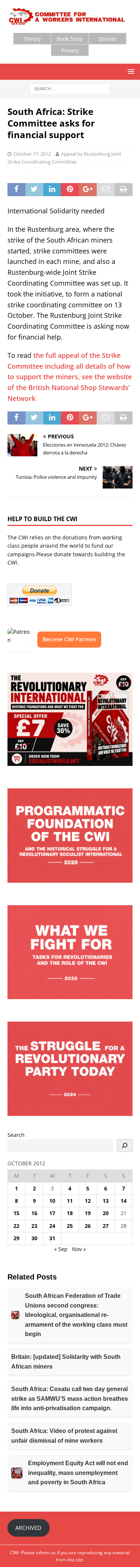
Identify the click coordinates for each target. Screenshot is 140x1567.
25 (70, 1225)
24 (52, 1225)
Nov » (79, 1249)
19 (88, 1213)
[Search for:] (70, 88)
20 (106, 1213)
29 (16, 1238)
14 (124, 1200)
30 (34, 1238)
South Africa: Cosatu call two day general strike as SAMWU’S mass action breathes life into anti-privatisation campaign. (69, 1398)
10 (52, 1200)
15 (16, 1213)
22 (16, 1225)
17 (52, 1213)
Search (16, 1134)
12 (88, 1200)
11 (70, 1200)
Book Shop (70, 38)
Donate (107, 38)
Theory (32, 38)
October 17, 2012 (32, 153)
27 (106, 1225)
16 (34, 1213)
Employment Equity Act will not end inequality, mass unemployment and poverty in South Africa (78, 1472)
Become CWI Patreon (69, 639)
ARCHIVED (28, 1527)
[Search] (125, 1145)
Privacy (70, 50)
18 (70, 1213)
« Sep (61, 1249)
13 (106, 1200)
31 (52, 1238)
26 (88, 1225)
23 (34, 1225)
